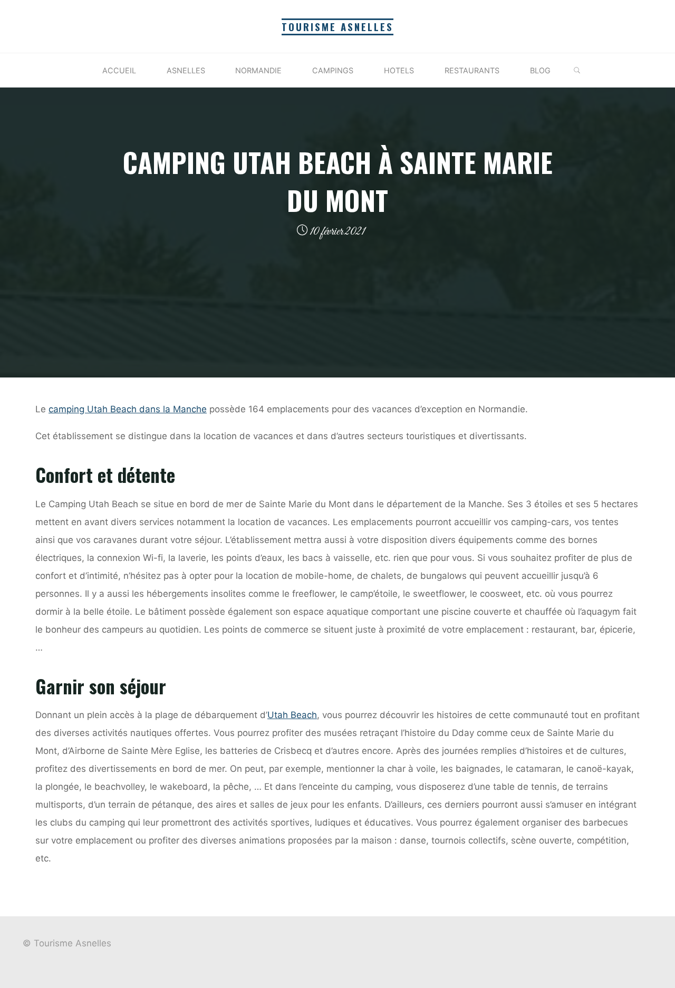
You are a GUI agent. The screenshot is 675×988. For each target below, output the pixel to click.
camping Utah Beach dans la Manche (128, 409)
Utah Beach (292, 715)
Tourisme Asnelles (337, 27)
